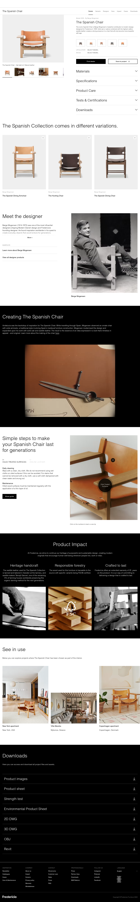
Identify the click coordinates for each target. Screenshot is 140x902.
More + (29, 237)
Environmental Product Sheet (25, 809)
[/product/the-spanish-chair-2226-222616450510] (80, 42)
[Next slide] (61, 38)
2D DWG (10, 819)
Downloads (134, 11)
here (57, 333)
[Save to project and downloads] (43, 138)
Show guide (9, 496)
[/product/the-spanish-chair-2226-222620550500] (122, 42)
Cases (126, 11)
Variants (98, 11)
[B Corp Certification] (127, 879)
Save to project (121, 61)
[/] (9, 897)
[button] (7, 72)
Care (112, 11)
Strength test (13, 799)
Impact (119, 11)
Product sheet (14, 789)
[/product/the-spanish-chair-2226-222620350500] (91, 42)
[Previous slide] (4, 38)
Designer (106, 11)
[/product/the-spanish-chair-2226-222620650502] (101, 42)
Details (90, 11)
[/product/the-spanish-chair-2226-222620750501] (112, 42)
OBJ (7, 839)
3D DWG (10, 829)
